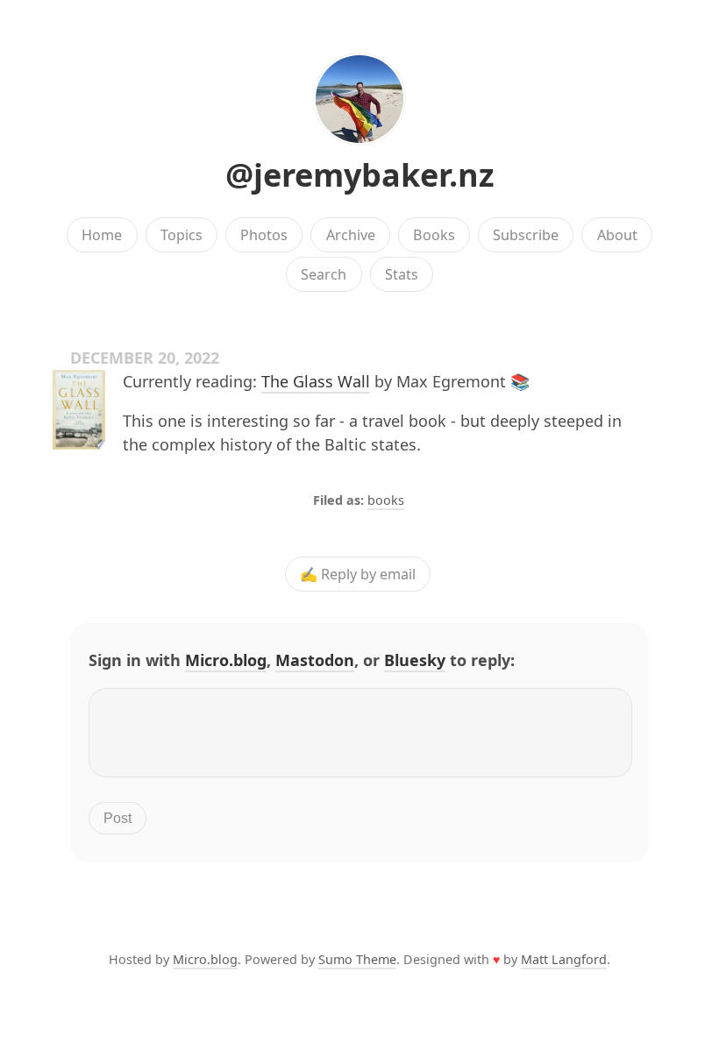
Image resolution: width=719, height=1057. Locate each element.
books (385, 500)
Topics (181, 235)
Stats (401, 274)
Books (434, 235)
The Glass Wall (315, 381)
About (617, 235)
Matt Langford (564, 959)
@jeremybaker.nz (360, 174)
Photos (264, 235)
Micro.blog (226, 659)
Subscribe (526, 235)
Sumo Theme (357, 959)
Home (102, 235)
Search (323, 274)
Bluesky (414, 659)
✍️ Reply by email (358, 574)
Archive (350, 235)
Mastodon (314, 659)
